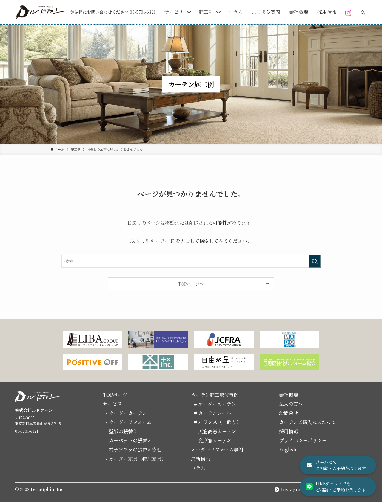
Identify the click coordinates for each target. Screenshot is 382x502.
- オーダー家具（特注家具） (136, 458)
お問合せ (288, 413)
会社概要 (288, 394)
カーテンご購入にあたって (307, 422)
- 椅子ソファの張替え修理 (133, 449)
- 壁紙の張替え (122, 431)
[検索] (363, 11)
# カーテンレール (212, 413)
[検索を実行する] (315, 261)
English (287, 449)
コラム (198, 467)
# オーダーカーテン (215, 403)
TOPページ (115, 394)
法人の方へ (291, 403)
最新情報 (200, 458)
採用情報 (288, 431)
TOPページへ (191, 283)
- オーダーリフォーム (129, 422)
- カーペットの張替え (129, 440)
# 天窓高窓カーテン (215, 431)
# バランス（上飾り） (217, 422)
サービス (112, 403)
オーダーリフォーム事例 (217, 449)
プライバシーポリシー (303, 440)
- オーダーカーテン (126, 413)
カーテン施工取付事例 (214, 394)
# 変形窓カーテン (212, 440)
